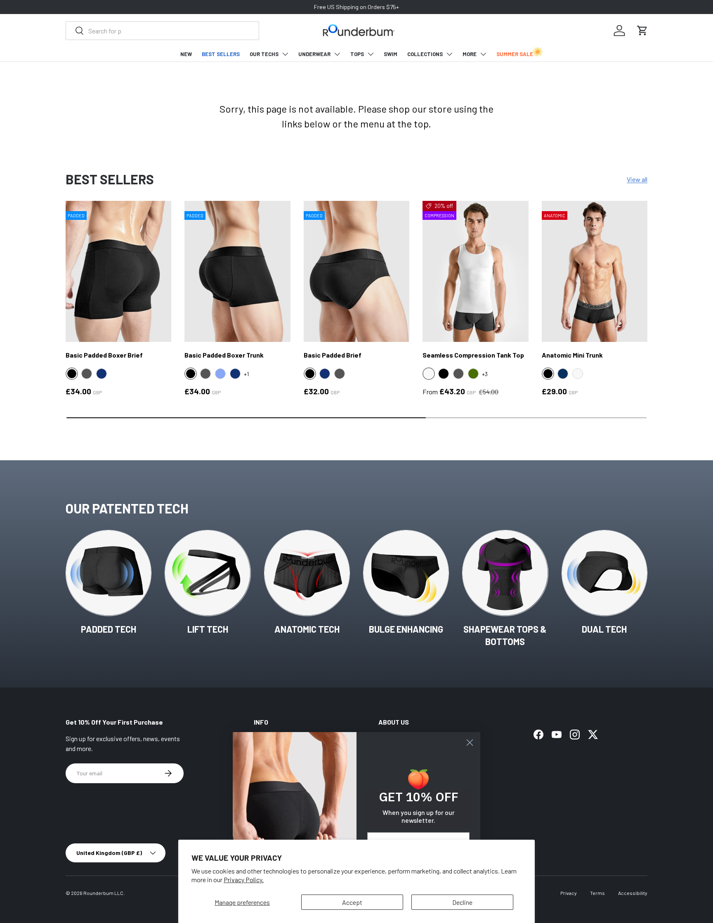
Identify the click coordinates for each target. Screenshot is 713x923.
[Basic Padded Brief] (356, 271)
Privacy (568, 893)
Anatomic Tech (307, 629)
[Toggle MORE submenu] (483, 54)
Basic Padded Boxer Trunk (224, 355)
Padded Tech (108, 629)
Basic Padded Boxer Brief (104, 355)
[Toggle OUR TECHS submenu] (285, 54)
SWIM (390, 54)
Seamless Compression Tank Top (473, 355)
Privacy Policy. (244, 879)
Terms (597, 893)
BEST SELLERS (221, 54)
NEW (186, 54)
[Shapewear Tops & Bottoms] (505, 572)
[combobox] (162, 30)
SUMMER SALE (514, 54)
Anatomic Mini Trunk (572, 355)
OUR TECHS (264, 54)
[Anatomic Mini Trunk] (594, 271)
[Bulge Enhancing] (406, 572)
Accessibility (632, 893)
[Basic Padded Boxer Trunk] (237, 271)
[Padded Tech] (108, 572)
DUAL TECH (604, 629)
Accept (352, 902)
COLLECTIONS (425, 54)
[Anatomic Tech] (306, 572)
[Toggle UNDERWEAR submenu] (337, 54)
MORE (470, 54)
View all (637, 179)
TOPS (357, 54)
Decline (462, 902)
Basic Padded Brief (332, 355)
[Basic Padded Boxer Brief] (118, 271)
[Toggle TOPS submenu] (370, 54)
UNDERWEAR (314, 54)
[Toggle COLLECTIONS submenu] (449, 54)
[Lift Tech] (207, 572)
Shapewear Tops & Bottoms (505, 635)
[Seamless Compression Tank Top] (475, 271)
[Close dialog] (470, 742)
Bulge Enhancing (406, 629)
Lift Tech (207, 629)
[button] (642, 30)
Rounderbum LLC (103, 893)
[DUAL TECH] (604, 572)
